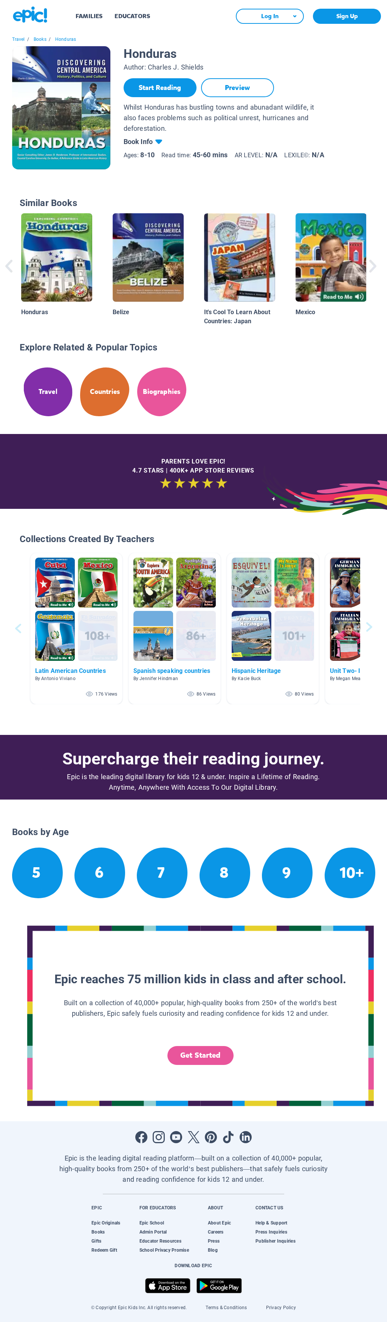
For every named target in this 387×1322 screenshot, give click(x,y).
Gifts (96, 1241)
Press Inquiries (271, 1232)
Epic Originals (105, 1223)
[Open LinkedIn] (246, 1137)
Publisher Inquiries (275, 1241)
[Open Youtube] (176, 1137)
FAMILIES (89, 16)
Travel (18, 39)
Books (40, 39)
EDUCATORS (132, 16)
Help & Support (271, 1223)
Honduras (65, 39)
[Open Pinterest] (211, 1137)
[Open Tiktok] (228, 1137)
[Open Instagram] (159, 1137)
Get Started (200, 1055)
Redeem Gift (104, 1250)
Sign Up (347, 16)
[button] (76, 628)
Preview (237, 87)
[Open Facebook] (141, 1137)
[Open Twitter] (193, 1137)
